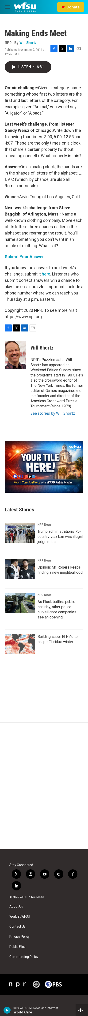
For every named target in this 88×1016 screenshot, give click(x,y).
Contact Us (17, 926)
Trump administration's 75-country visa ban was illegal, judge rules (60, 536)
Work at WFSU (19, 916)
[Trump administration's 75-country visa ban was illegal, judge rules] (20, 533)
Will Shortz (28, 42)
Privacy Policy (19, 936)
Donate (73, 7)
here (46, 274)
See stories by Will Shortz (53, 413)
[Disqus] (44, 786)
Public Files (17, 947)
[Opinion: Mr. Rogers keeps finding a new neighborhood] (20, 569)
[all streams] (82, 1010)
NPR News (44, 524)
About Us (16, 906)
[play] (7, 1010)
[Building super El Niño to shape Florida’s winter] (20, 644)
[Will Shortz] (15, 355)
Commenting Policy (23, 957)
